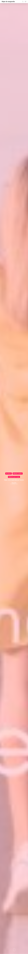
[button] (25, 1)
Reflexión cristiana (17, 473)
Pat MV (14, 483)
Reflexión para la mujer (14, 476)
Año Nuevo (8, 473)
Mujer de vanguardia (8, 1)
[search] (23, 1)
